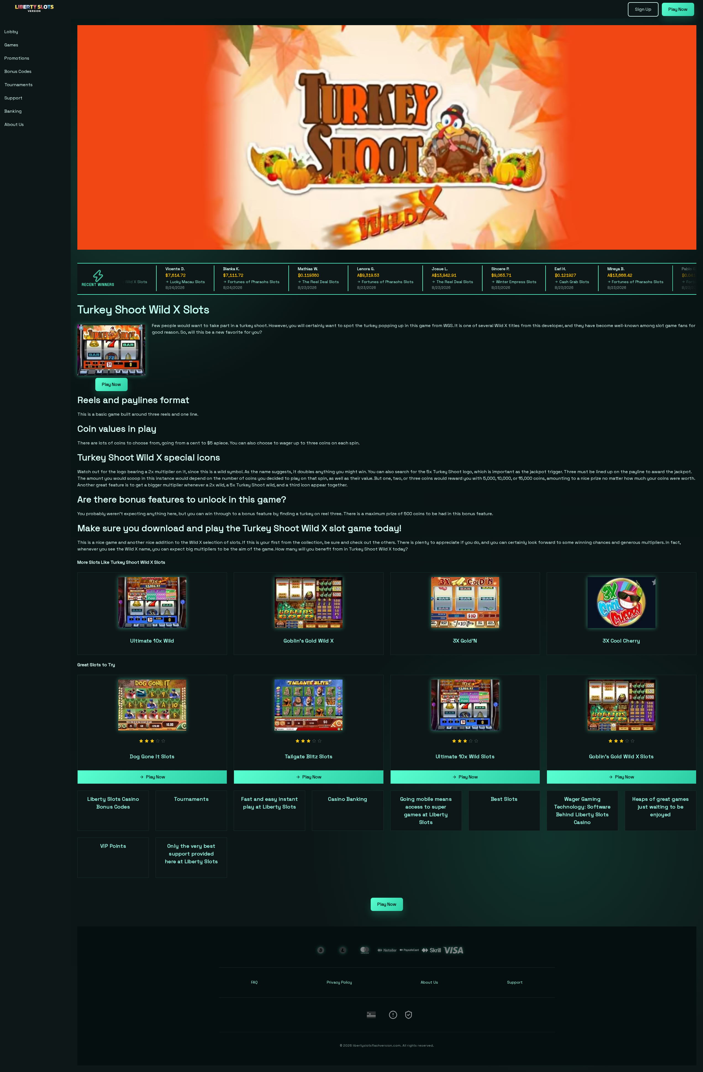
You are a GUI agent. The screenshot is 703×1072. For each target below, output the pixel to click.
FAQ (254, 982)
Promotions (16, 58)
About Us (14, 124)
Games (11, 45)
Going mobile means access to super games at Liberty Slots (426, 810)
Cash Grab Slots (550, 281)
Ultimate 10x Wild (152, 641)
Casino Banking (347, 799)
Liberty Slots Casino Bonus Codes (113, 803)
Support (13, 98)
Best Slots (504, 799)
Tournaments (18, 85)
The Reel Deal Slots (296, 281)
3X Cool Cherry (621, 641)
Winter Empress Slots (492, 281)
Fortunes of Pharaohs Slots (230, 281)
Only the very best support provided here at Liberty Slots (191, 854)
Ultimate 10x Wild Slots (465, 756)
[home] (36, 14)
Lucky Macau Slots (163, 281)
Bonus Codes (17, 71)
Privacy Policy (339, 982)
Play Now (678, 9)
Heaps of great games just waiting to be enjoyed (660, 807)
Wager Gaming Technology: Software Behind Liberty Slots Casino (582, 810)
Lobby (11, 32)
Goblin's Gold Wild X (308, 641)
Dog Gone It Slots (152, 756)
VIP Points (113, 846)
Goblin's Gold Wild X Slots (621, 756)
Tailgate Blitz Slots (309, 756)
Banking (13, 111)
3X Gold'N (465, 641)
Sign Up (643, 9)
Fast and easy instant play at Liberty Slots (269, 803)
